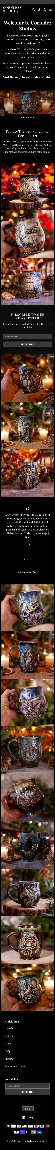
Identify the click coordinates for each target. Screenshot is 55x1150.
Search (9, 1028)
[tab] (24, 560)
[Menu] (50, 9)
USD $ (27, 1108)
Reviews (9, 1058)
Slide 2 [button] (27, 560)
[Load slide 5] (31, 117)
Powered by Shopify (39, 1141)
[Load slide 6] (33, 117)
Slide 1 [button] (24, 560)
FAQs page (34, 49)
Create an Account (15, 1066)
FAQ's (8, 1051)
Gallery (9, 1036)
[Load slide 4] (28, 117)
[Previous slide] (8, 117)
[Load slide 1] (21, 117)
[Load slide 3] (26, 117)
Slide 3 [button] (30, 560)
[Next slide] (47, 117)
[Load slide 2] (24, 117)
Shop (8, 1043)
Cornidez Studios (12, 9)
